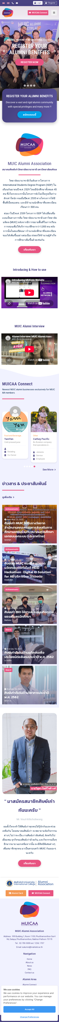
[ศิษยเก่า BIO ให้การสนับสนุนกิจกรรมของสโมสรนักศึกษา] (29, 604)
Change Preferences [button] (29, 1017)
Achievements (11, 509)
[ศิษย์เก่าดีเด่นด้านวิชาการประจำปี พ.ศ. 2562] (29, 685)
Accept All (29, 1009)
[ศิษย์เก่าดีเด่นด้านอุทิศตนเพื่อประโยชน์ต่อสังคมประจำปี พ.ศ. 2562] (29, 645)
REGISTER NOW (29, 69)
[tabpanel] (15, 432)
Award (8, 630)
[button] (38, 12)
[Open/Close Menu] (54, 12)
